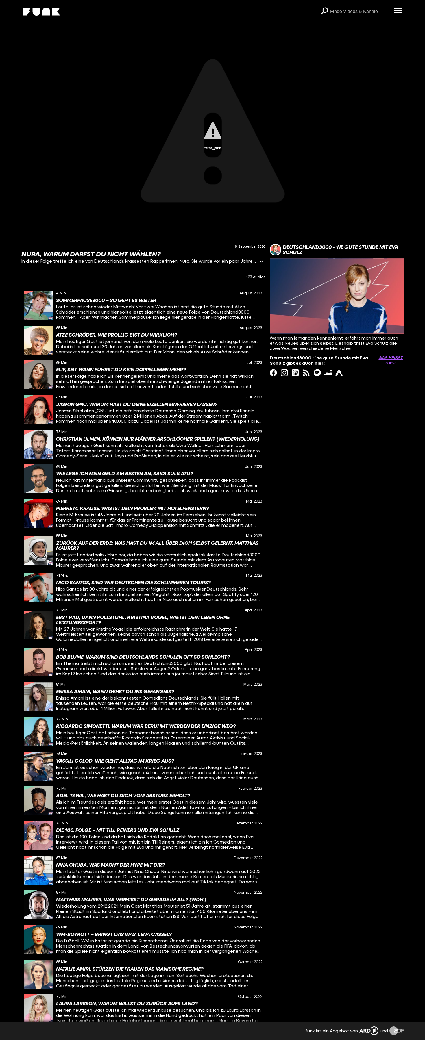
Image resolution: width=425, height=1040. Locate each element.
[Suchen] (324, 11)
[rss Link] (306, 372)
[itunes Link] (295, 372)
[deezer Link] (328, 372)
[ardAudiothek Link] (339, 372)
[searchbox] (360, 11)
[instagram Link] (284, 372)
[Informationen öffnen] (261, 262)
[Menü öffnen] (398, 10)
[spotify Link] (317, 372)
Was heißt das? (390, 360)
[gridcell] (143, 305)
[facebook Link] (273, 372)
